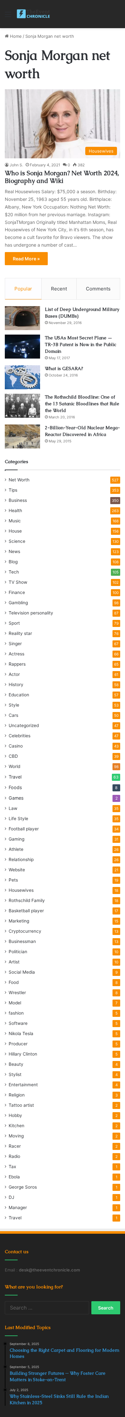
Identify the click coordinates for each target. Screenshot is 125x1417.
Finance (17, 592)
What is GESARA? (64, 368)
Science (17, 541)
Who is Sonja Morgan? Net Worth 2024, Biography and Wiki (62, 177)
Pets (13, 880)
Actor (14, 674)
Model (15, 1002)
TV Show (18, 582)
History (16, 684)
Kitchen (16, 1125)
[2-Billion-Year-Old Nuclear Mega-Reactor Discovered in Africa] (22, 436)
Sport (14, 623)
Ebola (14, 1176)
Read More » (26, 258)
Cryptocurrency (25, 931)
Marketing (19, 920)
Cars (13, 715)
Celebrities (19, 735)
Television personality (31, 612)
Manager (18, 1207)
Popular (23, 289)
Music (15, 520)
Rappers (17, 664)
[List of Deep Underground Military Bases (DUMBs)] (22, 318)
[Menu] (8, 16)
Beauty (16, 1064)
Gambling (18, 602)
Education (19, 694)
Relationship (21, 859)
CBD (13, 756)
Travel (15, 777)
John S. (16, 164)
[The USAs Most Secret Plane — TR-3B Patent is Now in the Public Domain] (22, 347)
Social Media (22, 972)
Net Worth (19, 479)
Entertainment (23, 1084)
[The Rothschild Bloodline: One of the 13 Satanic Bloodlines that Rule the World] (22, 406)
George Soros (23, 1187)
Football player (24, 828)
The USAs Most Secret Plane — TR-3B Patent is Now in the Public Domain (80, 344)
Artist (14, 961)
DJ (11, 1197)
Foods (15, 787)
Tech (14, 571)
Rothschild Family (27, 900)
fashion (16, 1013)
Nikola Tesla (21, 1033)
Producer (18, 1043)
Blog (13, 561)
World (14, 766)
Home (15, 36)
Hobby (15, 1115)
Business (18, 500)
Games (16, 798)
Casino (16, 745)
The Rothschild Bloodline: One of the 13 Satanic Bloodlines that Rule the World (82, 403)
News (14, 551)
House (15, 531)
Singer (15, 643)
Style (14, 705)
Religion (17, 1094)
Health (15, 510)
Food (14, 982)
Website (17, 869)
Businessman (22, 941)
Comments (98, 289)
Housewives (21, 890)
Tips (13, 490)
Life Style (18, 818)
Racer (15, 1146)
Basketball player (26, 910)
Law (13, 808)
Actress (16, 653)
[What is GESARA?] (22, 377)
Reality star (20, 633)
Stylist (15, 1074)
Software (18, 1023)
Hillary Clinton (23, 1054)
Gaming (16, 839)
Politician (18, 951)
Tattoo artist (21, 1105)
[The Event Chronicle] (34, 14)
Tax (12, 1166)
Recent (59, 289)
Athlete (16, 849)
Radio (14, 1156)
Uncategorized (24, 725)
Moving (16, 1135)
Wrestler (17, 992)
